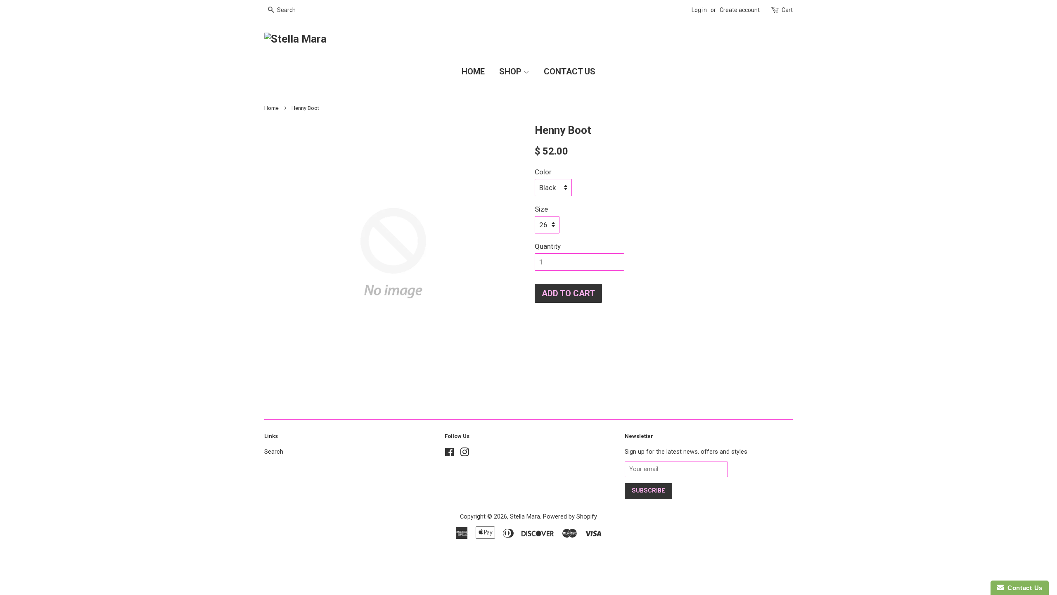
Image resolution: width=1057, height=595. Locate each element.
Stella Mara (525, 516)
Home (473, 71)
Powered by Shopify (570, 516)
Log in (699, 10)
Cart (787, 10)
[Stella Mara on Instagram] (464, 453)
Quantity (548, 246)
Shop (511, 71)
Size (541, 209)
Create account (740, 10)
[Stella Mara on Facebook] (449, 453)
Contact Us (569, 71)
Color (543, 172)
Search (273, 451)
